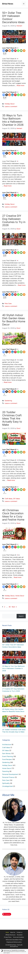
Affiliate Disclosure (10, 941)
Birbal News (7, 4)
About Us (12, 938)
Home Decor (19, 596)
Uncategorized (7, 786)
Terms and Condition (18, 943)
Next (14, 607)
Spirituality (6, 783)
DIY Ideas (16, 499)
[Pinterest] (15, 50)
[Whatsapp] (18, 50)
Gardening (8, 401)
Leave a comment (11, 106)
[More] (24, 50)
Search (21, 616)
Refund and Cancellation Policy (14, 946)
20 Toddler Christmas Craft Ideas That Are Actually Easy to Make (12, 418)
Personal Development (10, 774)
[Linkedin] (12, 50)
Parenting (5, 771)
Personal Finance (8, 777)
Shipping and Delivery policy (14, 948)
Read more (20, 85)
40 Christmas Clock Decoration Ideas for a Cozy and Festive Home (13, 515)
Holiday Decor (10, 104)
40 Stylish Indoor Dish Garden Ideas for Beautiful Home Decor (13, 320)
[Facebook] (3, 50)
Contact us (19, 938)
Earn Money (6, 753)
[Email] (21, 50)
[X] (6, 50)
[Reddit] (9, 50)
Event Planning (7, 756)
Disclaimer (20, 941)
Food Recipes (7, 759)
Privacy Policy (7, 943)
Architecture (6, 744)
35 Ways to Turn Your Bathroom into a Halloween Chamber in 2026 (13, 120)
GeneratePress (14, 953)
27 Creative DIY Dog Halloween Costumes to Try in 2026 (13, 220)
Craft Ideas (8, 499)
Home (7, 938)
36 (10, 607)
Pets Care (8, 303)
